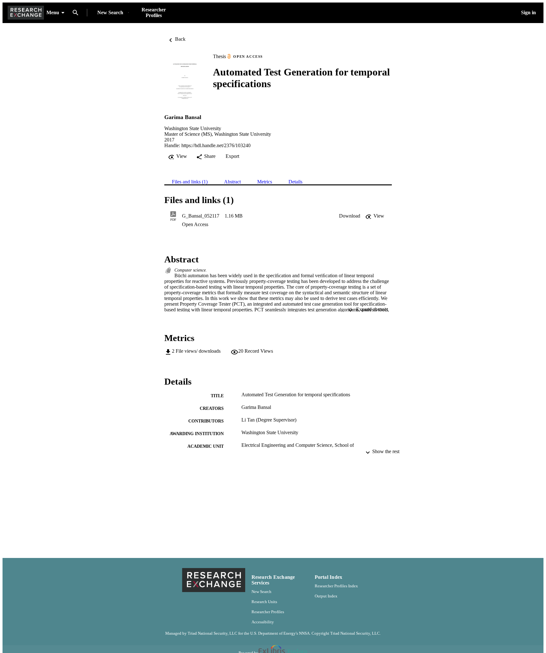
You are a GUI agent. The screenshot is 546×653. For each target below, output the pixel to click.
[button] (350, 216)
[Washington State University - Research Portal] (26, 13)
